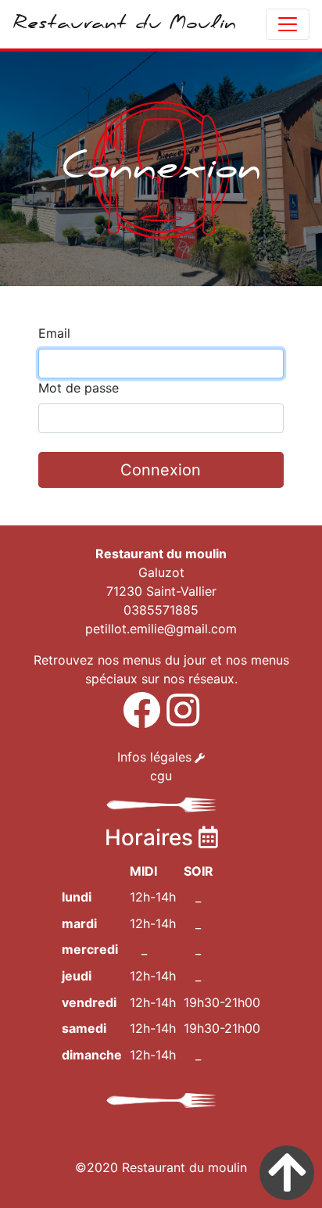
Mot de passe (78, 388)
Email (54, 333)
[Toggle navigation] (287, 24)
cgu (161, 775)
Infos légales (154, 757)
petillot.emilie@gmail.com (161, 628)
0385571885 (161, 610)
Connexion (160, 470)
